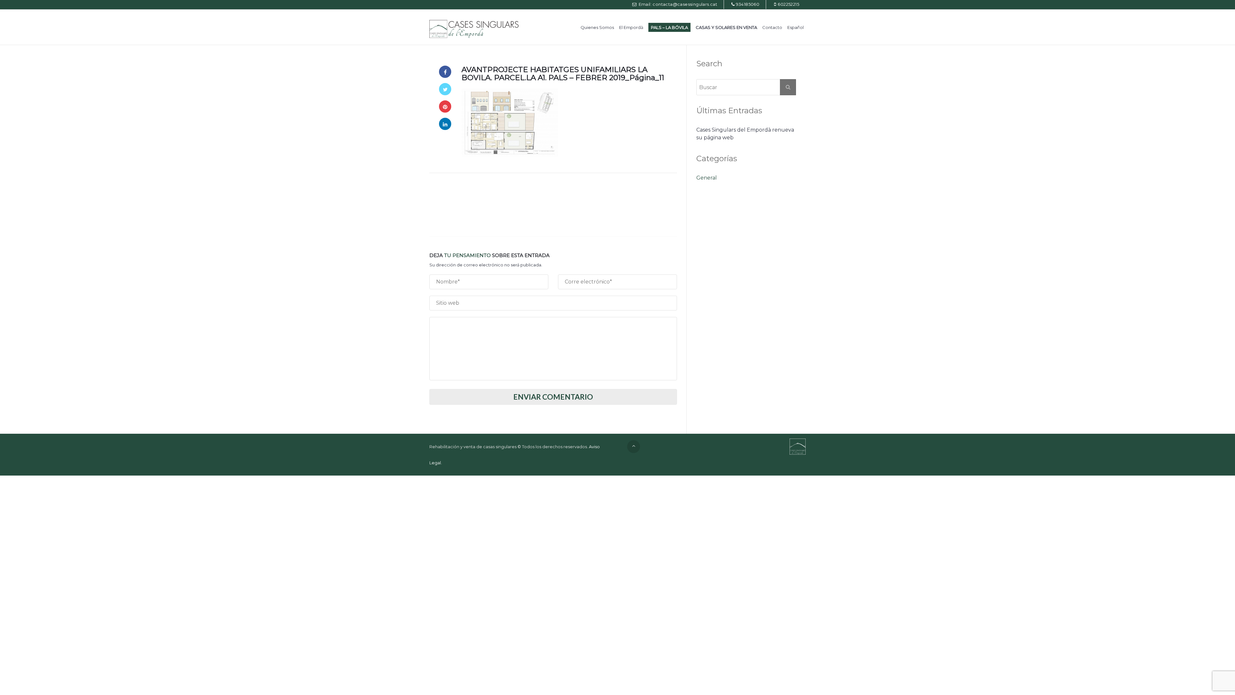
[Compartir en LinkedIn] (445, 124)
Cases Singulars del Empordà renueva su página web (745, 134)
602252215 (788, 4)
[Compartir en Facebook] (445, 72)
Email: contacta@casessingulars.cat (677, 4)
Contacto (772, 27)
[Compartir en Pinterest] (445, 106)
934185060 (748, 4)
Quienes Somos (597, 27)
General (706, 178)
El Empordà (631, 27)
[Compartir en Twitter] (445, 89)
